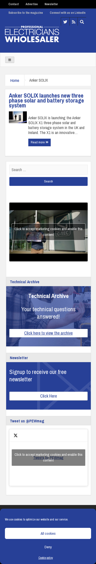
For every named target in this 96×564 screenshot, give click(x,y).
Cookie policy (45, 558)
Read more (38, 142)
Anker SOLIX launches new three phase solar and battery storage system (46, 100)
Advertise (32, 4)
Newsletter (51, 4)
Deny (48, 546)
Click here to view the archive (48, 333)
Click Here (48, 396)
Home (14, 80)
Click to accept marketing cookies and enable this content (48, 232)
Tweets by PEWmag (48, 457)
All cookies (48, 533)
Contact (13, 4)
